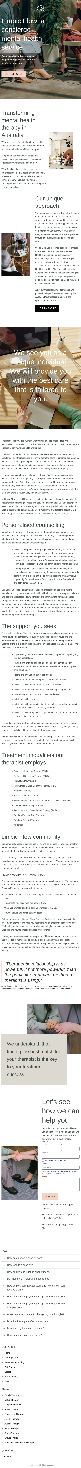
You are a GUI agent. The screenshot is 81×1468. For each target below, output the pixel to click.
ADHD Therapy (11, 1419)
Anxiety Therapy (12, 1409)
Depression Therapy (14, 1414)
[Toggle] (4, 1258)
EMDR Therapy (11, 1438)
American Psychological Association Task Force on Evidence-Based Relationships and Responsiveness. (36, 987)
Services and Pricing (14, 1362)
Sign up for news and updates (55, 1160)
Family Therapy (11, 1395)
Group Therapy (11, 1400)
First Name (46, 1145)
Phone (44, 1164)
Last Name (65, 1145)
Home (7, 1353)
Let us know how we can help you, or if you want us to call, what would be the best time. (60, 1174)
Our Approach (11, 1357)
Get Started (9, 1367)
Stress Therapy (11, 1433)
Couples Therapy (12, 1404)
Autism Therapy (11, 1423)
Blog (6, 1381)
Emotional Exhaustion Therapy (19, 1442)
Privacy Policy (11, 1376)
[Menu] (8, 9)
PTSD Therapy (11, 1428)
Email (47, 1153)
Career (7, 1372)
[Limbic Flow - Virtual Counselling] (40, 9)
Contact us (6, 1456)
